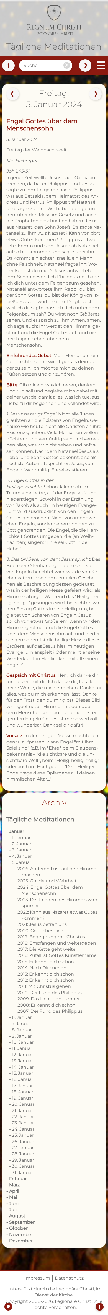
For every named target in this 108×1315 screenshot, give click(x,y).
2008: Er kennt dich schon (46, 1005)
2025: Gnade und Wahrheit (47, 880)
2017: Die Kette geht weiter (47, 949)
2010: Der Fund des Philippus (49, 992)
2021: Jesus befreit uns (42, 924)
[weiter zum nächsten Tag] (95, 94)
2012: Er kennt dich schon (45, 980)
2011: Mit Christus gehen (44, 986)
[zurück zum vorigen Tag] (12, 94)
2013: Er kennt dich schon (45, 974)
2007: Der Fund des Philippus (50, 1011)
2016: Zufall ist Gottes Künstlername (57, 955)
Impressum (37, 1278)
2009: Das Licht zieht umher (48, 998)
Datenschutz (69, 1278)
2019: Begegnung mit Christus (51, 936)
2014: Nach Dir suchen (41, 967)
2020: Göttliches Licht (41, 930)
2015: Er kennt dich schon (45, 961)
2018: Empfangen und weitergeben (56, 943)
